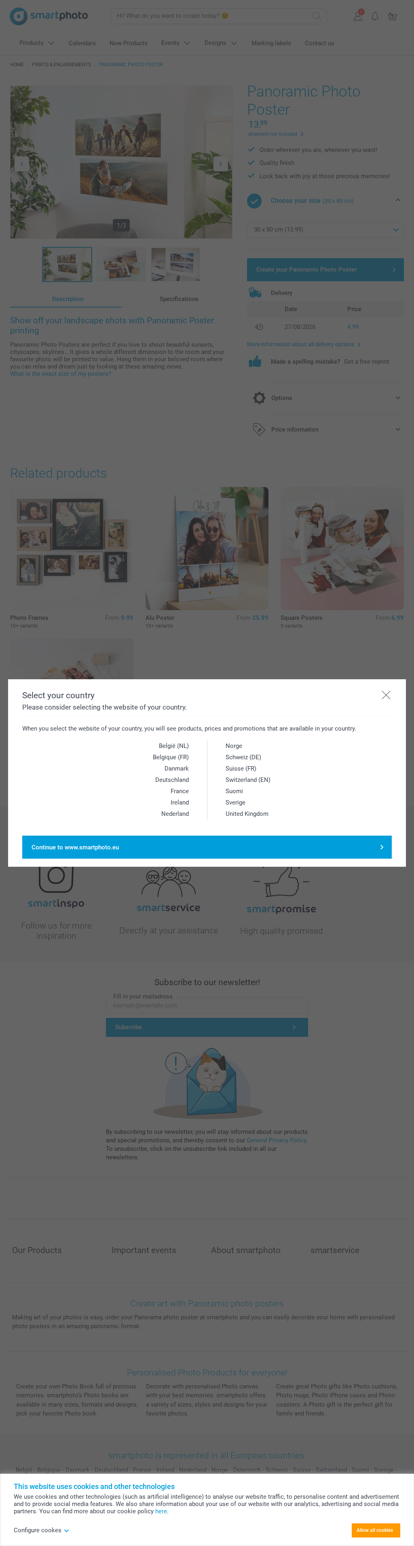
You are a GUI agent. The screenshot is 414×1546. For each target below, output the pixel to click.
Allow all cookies (375, 1530)
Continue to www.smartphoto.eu (75, 847)
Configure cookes (37, 1530)
